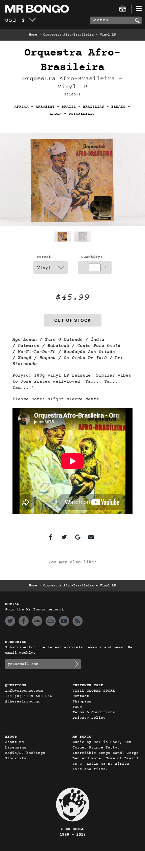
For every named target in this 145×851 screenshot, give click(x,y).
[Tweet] (64, 537)
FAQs (77, 707)
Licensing (15, 747)
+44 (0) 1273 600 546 (28, 696)
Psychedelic (82, 113)
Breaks (118, 106)
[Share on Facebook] (51, 537)
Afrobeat (45, 106)
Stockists (15, 758)
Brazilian (93, 106)
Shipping (81, 701)
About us (14, 742)
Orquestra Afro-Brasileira (72, 60)
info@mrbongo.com (24, 690)
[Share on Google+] (77, 537)
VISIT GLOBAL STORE (93, 690)
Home (33, 34)
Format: (45, 257)
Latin (56, 113)
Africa (21, 106)
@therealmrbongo (22, 701)
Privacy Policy (89, 717)
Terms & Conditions (93, 712)
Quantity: (92, 257)
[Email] (91, 537)
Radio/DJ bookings (25, 753)
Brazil (69, 106)
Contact (80, 696)
